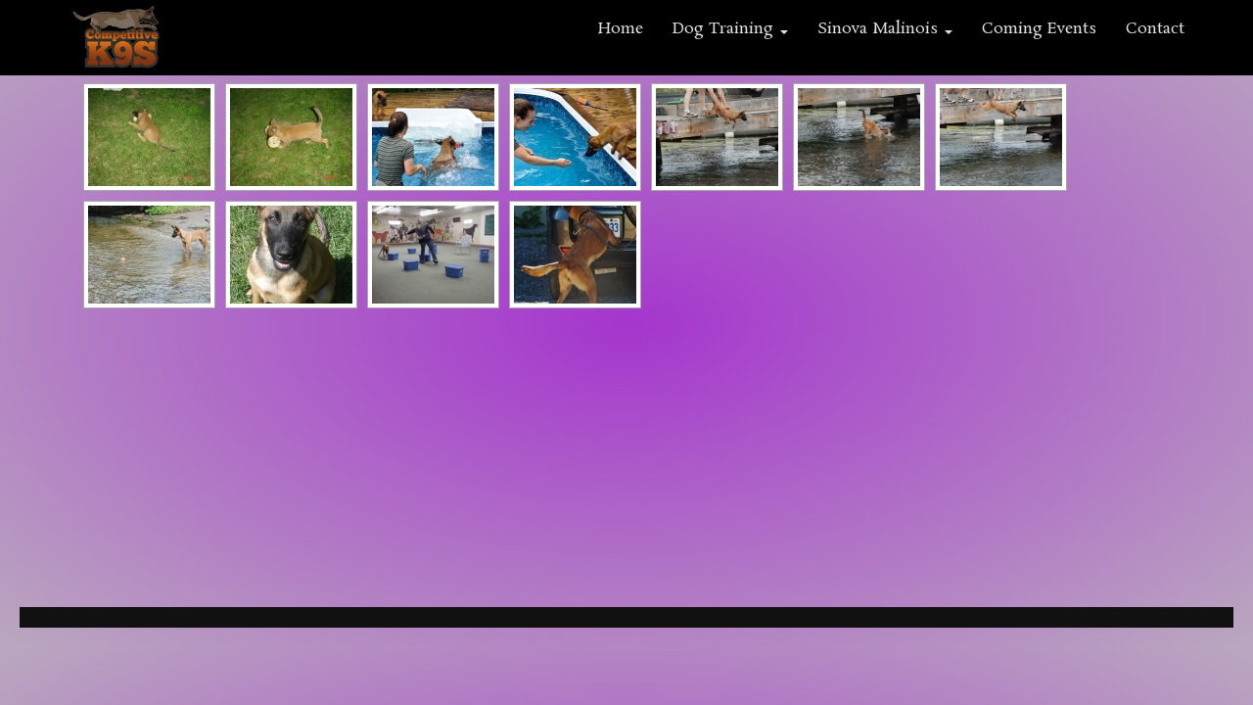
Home (620, 29)
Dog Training (725, 29)
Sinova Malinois (880, 29)
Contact (1155, 29)
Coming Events (1039, 29)
